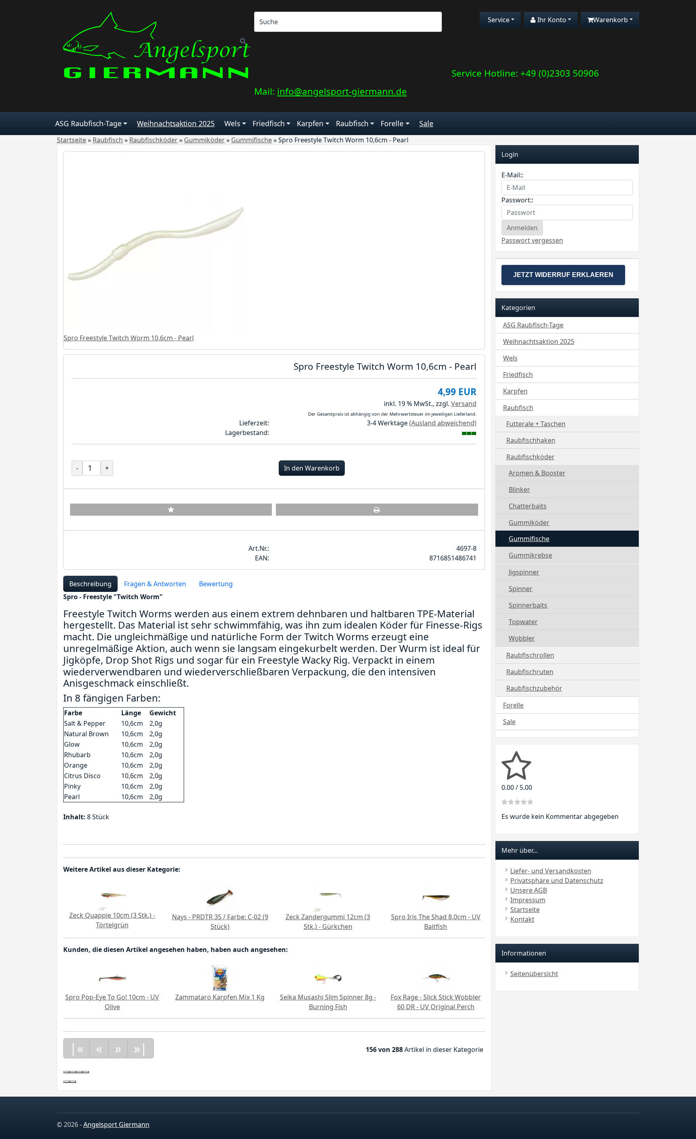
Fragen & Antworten (155, 583)
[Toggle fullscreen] (79, 1072)
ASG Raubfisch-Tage (88, 123)
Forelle (392, 123)
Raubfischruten (529, 671)
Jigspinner (524, 572)
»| (140, 1048)
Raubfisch (352, 123)
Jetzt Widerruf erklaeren (563, 274)
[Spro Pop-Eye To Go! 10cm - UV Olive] (112, 977)
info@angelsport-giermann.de (342, 91)
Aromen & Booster (537, 473)
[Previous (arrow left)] (66, 1082)
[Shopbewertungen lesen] (516, 775)
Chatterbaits (528, 506)
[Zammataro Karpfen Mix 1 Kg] (220, 977)
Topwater (523, 621)
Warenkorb (610, 19)
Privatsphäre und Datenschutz (556, 880)
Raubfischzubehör (534, 688)
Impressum (527, 899)
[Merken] (171, 510)
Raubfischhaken (530, 440)
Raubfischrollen (530, 655)
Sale (426, 123)
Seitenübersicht (534, 973)
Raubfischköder (530, 456)
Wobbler (522, 638)
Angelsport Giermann (116, 1124)
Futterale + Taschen (536, 423)
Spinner (520, 588)
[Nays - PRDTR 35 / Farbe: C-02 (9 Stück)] (220, 897)
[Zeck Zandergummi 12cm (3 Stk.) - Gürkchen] (328, 897)
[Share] (73, 1072)
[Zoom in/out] (86, 1072)
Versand (463, 403)
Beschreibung (90, 583)
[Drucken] (377, 510)
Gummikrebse (530, 555)
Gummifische (529, 538)
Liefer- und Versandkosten (550, 870)
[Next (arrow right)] (73, 1082)
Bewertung (216, 583)
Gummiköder (529, 522)
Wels (232, 123)
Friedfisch (269, 123)
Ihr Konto (551, 19)
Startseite (525, 909)
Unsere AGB (528, 890)
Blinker (519, 489)
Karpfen (310, 123)
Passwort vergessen (532, 240)
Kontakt (522, 919)
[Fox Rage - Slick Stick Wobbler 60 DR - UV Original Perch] (436, 977)
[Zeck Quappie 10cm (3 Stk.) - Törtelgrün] (112, 896)
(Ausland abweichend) (442, 423)
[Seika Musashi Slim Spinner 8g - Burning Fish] (328, 977)
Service (498, 19)
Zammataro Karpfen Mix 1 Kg (220, 997)
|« (76, 1048)
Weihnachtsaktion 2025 (176, 123)
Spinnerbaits (528, 605)
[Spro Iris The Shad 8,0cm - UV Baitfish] (436, 897)
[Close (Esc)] (66, 1072)
